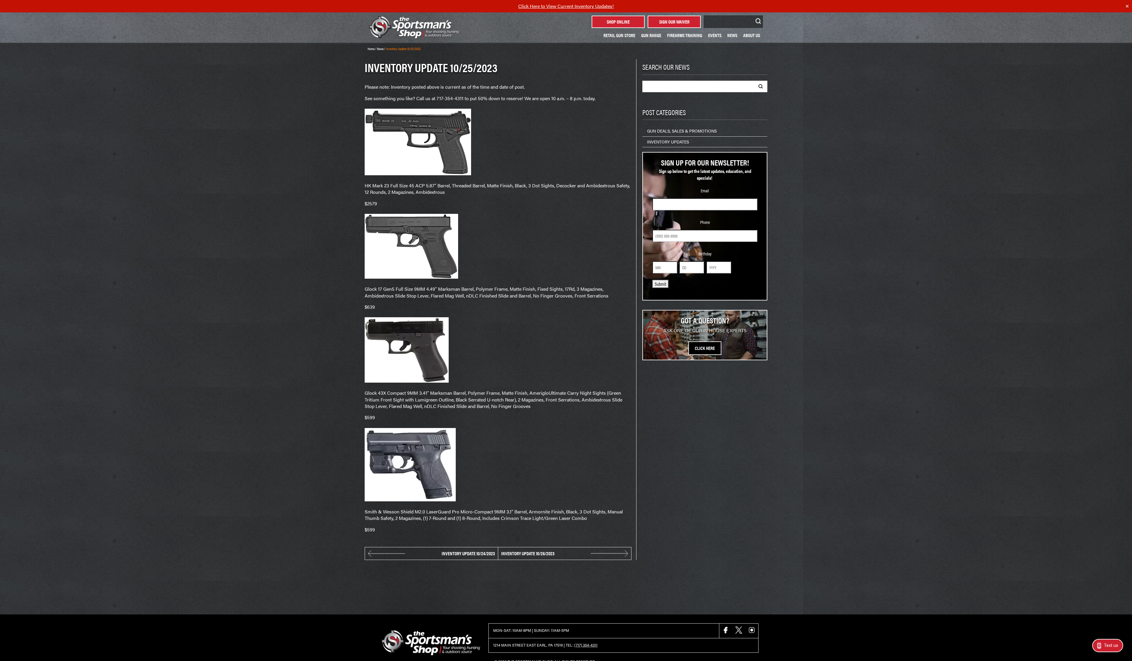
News (732, 35)
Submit (660, 283)
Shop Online (618, 21)
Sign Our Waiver (674, 21)
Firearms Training (684, 35)
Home (371, 48)
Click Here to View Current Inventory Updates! (566, 6)
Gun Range (651, 35)
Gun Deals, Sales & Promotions (682, 131)
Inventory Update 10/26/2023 (528, 553)
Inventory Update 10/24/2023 (468, 553)
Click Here (705, 348)
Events (714, 35)
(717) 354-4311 (586, 645)
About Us (751, 35)
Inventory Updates (668, 142)
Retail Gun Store (619, 35)
